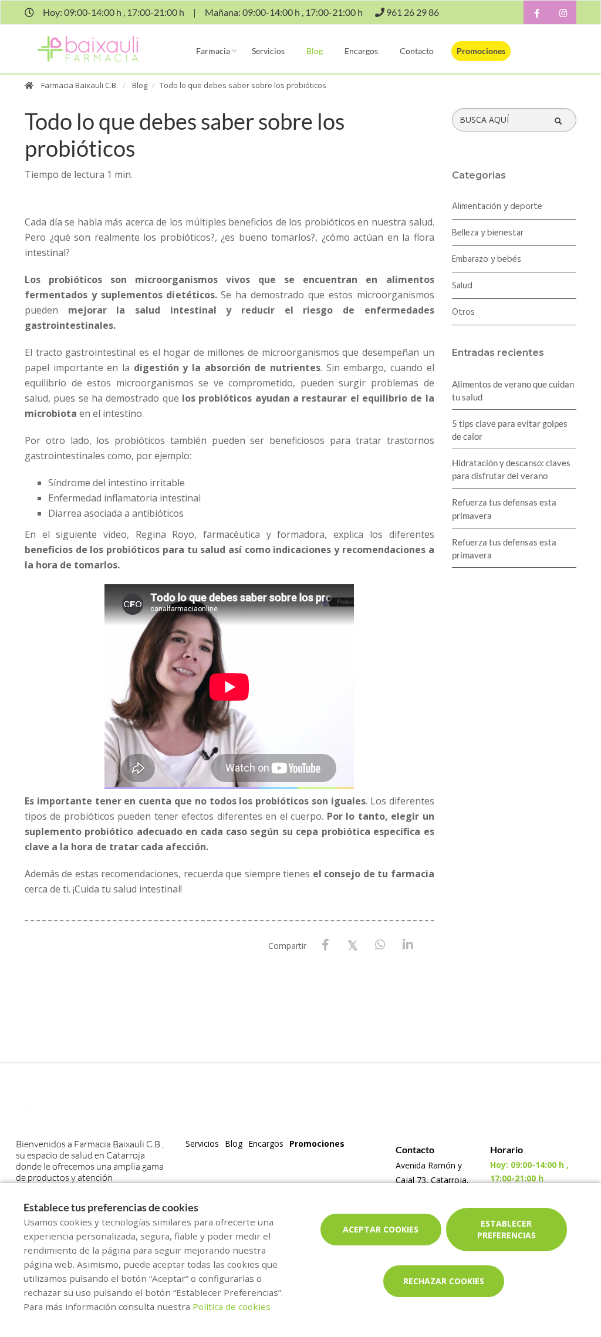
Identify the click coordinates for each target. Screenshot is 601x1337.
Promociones (481, 51)
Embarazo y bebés (486, 259)
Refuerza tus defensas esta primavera (504, 508)
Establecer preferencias (506, 1229)
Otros (463, 312)
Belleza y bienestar (488, 233)
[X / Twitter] (353, 944)
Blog (314, 51)
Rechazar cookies (443, 1281)
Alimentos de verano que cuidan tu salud (513, 390)
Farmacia (213, 51)
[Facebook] (325, 945)
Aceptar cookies (380, 1229)
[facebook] (537, 14)
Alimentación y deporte (497, 207)
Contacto (417, 51)
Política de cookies (232, 1306)
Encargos (361, 51)
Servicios (268, 51)
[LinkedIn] (408, 945)
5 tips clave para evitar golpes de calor (510, 430)
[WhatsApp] (380, 945)
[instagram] (563, 14)
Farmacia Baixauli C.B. (79, 85)
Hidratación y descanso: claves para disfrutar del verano (511, 469)
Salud (462, 286)
